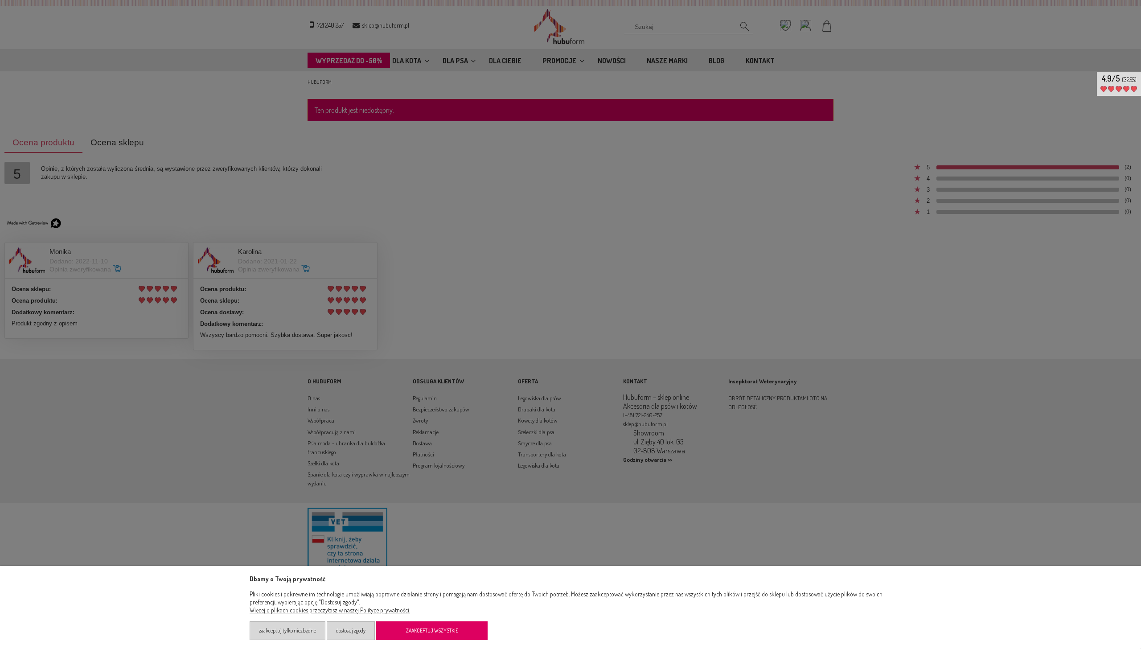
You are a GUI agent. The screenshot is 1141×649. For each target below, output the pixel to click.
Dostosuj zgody (350, 630)
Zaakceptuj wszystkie (432, 630)
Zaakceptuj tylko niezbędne (287, 630)
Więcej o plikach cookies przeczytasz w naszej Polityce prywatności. (330, 610)
